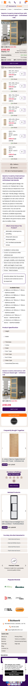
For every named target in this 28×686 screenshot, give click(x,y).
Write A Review (14, 485)
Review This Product (21, 52)
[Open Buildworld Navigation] (2, 2)
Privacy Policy (18, 636)
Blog (2, 646)
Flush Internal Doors (14, 551)
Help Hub (17, 644)
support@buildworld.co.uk (15, 630)
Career (3, 651)
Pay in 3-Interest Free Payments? (12, 67)
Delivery (15, 164)
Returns (15, 168)
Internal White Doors (14, 543)
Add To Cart (14, 409)
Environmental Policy (21, 641)
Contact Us (4, 648)
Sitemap (3, 644)
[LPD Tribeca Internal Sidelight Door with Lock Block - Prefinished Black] (14, 507)
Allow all (14, 671)
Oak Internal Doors (14, 539)
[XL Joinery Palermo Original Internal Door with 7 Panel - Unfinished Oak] (14, 445)
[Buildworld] (5, 2)
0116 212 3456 (15, 627)
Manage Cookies (14, 674)
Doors (10, 9)
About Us (4, 636)
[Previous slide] (2, 448)
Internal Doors (18, 9)
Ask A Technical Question (15, 171)
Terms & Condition (20, 639)
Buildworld (3, 9)
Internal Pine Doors (14, 547)
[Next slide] (25, 448)
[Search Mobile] (9, 2)
